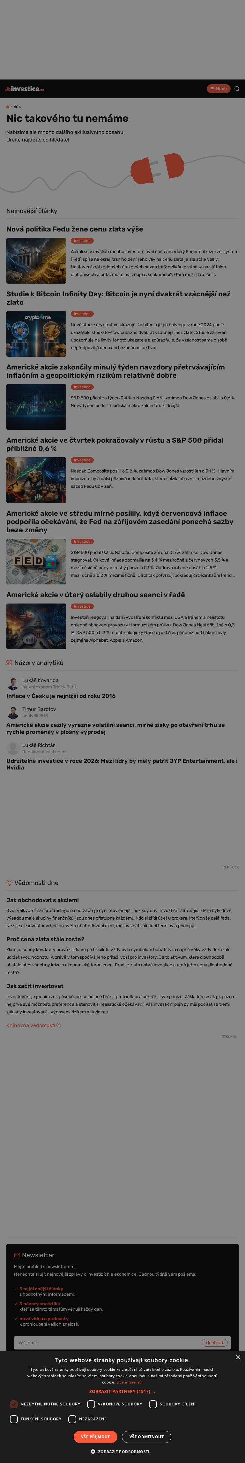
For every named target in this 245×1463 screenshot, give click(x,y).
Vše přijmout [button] (95, 1436)
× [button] (237, 1357)
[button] (122, 1391)
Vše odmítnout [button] (147, 1436)
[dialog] (122, 1407)
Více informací (129, 1382)
